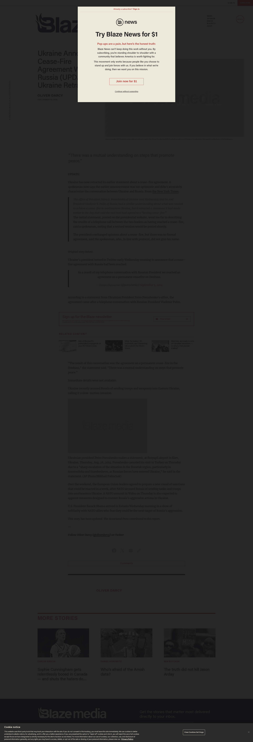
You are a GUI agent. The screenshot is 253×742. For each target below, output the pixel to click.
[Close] (249, 732)
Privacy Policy (127, 739)
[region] (126, 732)
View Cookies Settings (194, 732)
